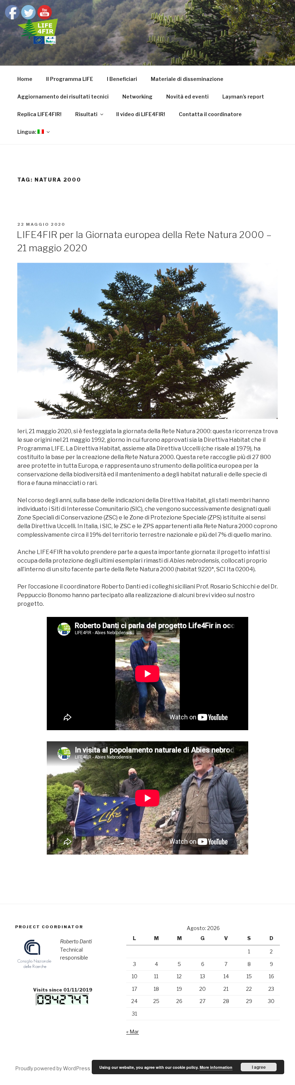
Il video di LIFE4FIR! (140, 114)
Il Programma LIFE (69, 79)
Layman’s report (243, 96)
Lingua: (27, 132)
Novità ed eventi (187, 96)
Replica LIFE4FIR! (39, 114)
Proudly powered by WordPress (52, 1068)
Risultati (86, 114)
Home (24, 79)
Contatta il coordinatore (210, 114)
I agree (259, 1067)
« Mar (132, 1032)
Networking (137, 96)
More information (216, 1067)
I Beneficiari (122, 79)
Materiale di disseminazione (187, 79)
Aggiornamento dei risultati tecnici (63, 96)
